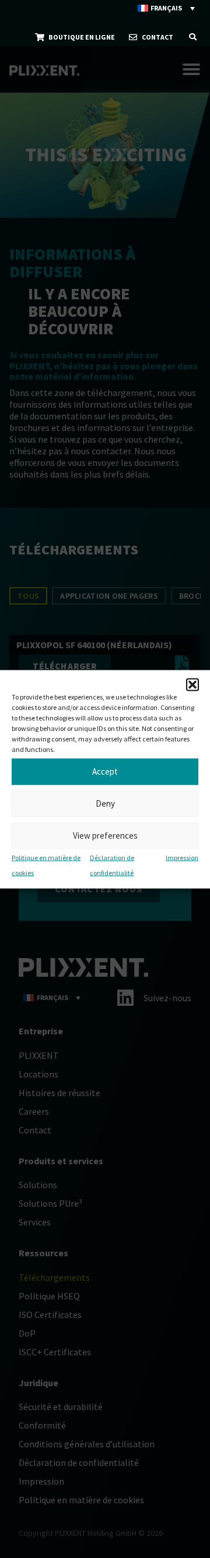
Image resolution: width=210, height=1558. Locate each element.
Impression (182, 857)
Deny (105, 803)
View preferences (105, 835)
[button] (192, 684)
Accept (105, 771)
